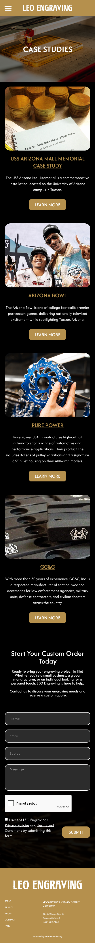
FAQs (7, 926)
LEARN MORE (47, 205)
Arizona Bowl (47, 295)
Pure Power (48, 425)
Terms (8, 901)
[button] (8, 8)
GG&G (47, 567)
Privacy (9, 907)
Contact (10, 919)
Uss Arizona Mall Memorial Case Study (48, 162)
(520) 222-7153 (51, 922)
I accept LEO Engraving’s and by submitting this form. (29, 827)
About (8, 913)
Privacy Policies (17, 825)
